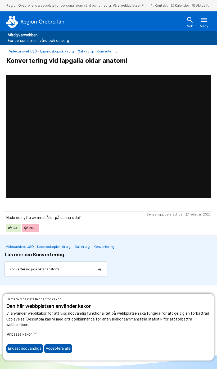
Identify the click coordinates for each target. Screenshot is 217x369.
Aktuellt (200, 5)
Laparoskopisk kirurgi (57, 51)
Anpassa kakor (19, 334)
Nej (32, 228)
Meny (204, 22)
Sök (190, 22)
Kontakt (159, 5)
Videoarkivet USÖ (23, 51)
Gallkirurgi (86, 51)
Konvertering (107, 51)
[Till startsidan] (35, 22)
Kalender (180, 5)
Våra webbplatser (128, 5)
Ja (15, 228)
